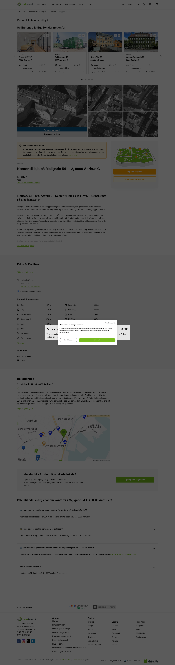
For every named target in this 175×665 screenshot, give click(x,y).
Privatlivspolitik (110, 323)
